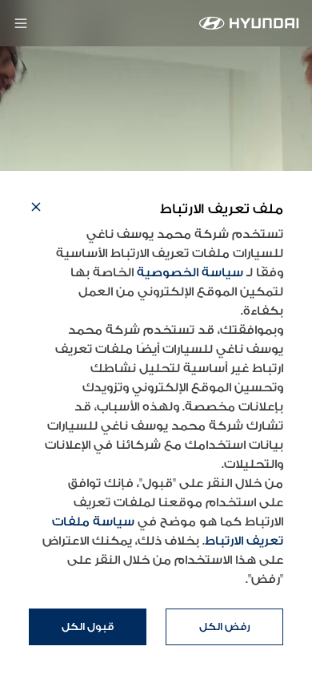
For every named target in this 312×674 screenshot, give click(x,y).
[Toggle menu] (21, 23)
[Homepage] (249, 23)
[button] (36, 209)
